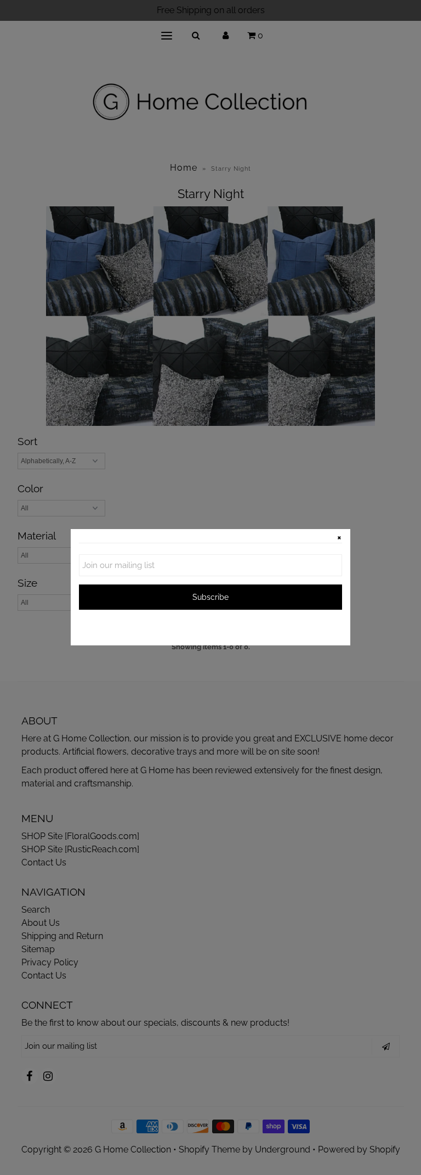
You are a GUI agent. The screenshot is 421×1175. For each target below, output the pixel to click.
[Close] (339, 540)
